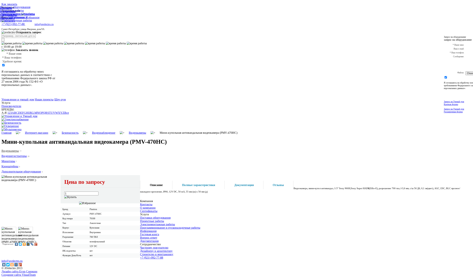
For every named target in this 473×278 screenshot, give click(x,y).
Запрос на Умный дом (454, 103)
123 (9, 112)
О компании (148, 207)
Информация (148, 231)
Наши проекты (44, 99)
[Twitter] (20, 244)
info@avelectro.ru (44, 24)
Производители (11, 106)
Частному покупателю (154, 247)
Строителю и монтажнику (156, 254)
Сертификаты (148, 211)
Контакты (146, 204)
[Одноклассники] (24, 244)
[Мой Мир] (28, 244)
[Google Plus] (36, 244)
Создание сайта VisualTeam (18, 274)
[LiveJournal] (32, 244)
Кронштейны (9, 166)
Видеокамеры (10, 150)
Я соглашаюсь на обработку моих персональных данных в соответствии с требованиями (26, 75)
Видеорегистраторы (14, 156)
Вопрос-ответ (148, 237)
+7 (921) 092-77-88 (151, 257)
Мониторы (8, 161)
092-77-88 (13, 24)
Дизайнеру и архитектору (156, 251)
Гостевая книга (149, 234)
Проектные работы (152, 221)
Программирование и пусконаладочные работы (170, 227)
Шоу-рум (60, 99)
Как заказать (9, 4)
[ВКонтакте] (16, 244)
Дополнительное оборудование (21, 171)
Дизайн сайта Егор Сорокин (19, 271)
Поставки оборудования (155, 217)
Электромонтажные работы (157, 224)
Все (66, 112)
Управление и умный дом (17, 99)
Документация (149, 241)
